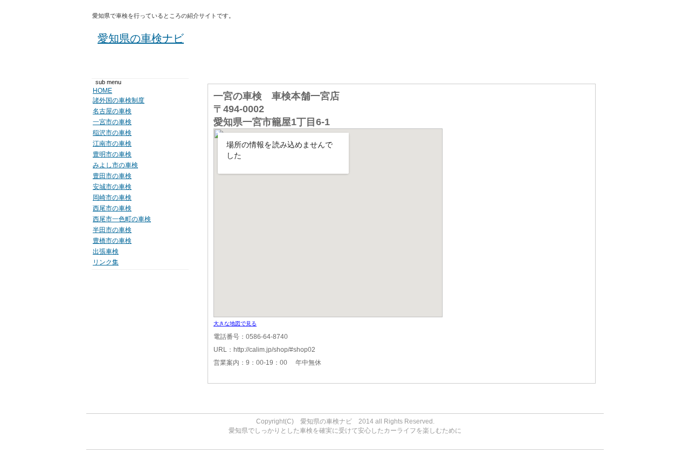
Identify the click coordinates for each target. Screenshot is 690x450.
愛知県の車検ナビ (141, 38)
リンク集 (106, 262)
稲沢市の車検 (112, 133)
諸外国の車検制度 (118, 100)
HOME (102, 90)
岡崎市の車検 (112, 197)
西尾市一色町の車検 (122, 219)
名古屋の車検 (112, 111)
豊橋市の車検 (112, 240)
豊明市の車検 (112, 154)
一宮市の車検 (112, 122)
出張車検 (106, 251)
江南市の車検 (112, 143)
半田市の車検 (112, 230)
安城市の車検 (112, 186)
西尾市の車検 (112, 208)
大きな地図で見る (235, 323)
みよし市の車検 (115, 165)
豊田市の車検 (112, 176)
